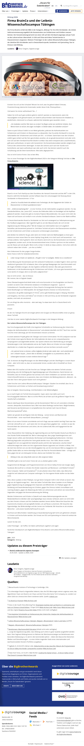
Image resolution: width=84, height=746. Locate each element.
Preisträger (15, 11)
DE (52, 6)
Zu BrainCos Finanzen (16, 601)
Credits (6, 686)
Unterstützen (42, 11)
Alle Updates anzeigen (69, 558)
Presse (32, 11)
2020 (13, 538)
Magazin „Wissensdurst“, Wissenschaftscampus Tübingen (28, 625)
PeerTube (49, 722)
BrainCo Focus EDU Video (28, 610)
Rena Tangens (23, 49)
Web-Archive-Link (30, 601)
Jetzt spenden (76, 11)
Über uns (5, 11)
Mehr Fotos (57, 607)
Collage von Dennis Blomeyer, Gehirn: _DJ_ (13, 97)
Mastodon (36, 722)
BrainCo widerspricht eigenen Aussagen (24, 551)
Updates (25, 11)
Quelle (30, 97)
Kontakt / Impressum (35, 744)
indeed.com (53, 596)
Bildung (18, 540)
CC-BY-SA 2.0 (25, 97)
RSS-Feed (36, 725)
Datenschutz (48, 744)
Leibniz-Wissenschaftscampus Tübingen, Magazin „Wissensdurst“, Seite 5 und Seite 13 (38, 621)
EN (56, 6)
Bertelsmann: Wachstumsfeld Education (22, 629)
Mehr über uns (17, 686)
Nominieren (63, 11)
